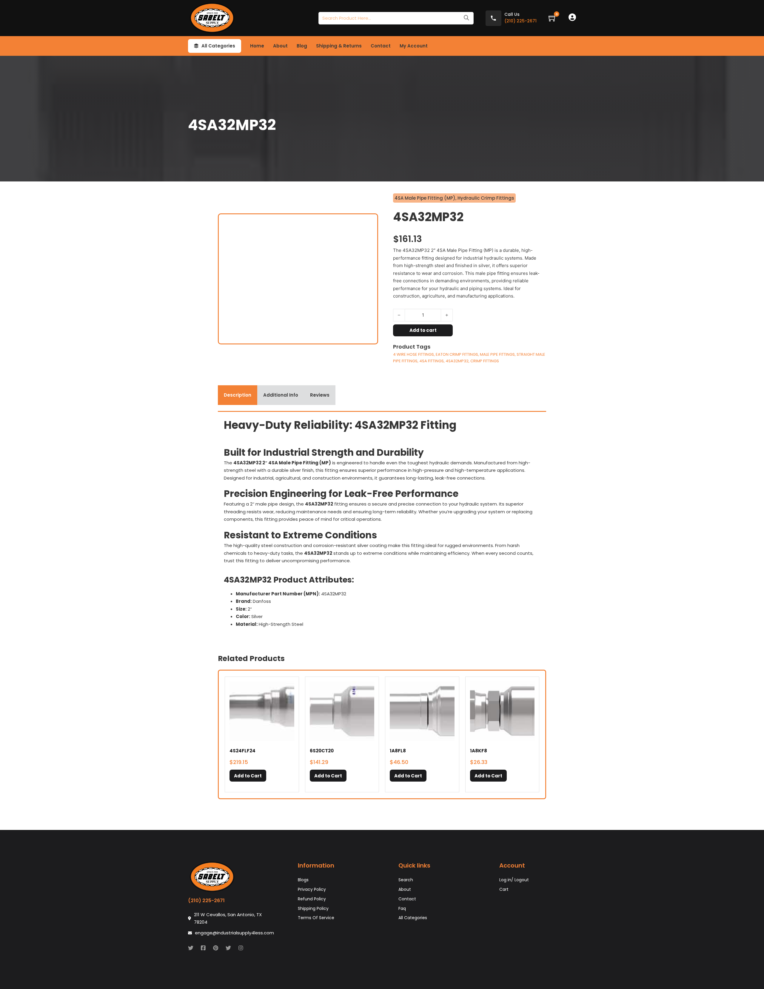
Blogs (303, 880)
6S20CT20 (322, 751)
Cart (504, 889)
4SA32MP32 (457, 361)
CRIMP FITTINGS (484, 361)
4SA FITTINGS (431, 361)
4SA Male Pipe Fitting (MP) (425, 198)
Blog (302, 46)
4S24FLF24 (242, 751)
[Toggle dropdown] (196, 46)
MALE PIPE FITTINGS (497, 354)
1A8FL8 (398, 751)
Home (257, 46)
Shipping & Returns (339, 46)
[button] (247, 776)
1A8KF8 (478, 751)
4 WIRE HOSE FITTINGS (413, 354)
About (280, 46)
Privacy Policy (312, 889)
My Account (414, 46)
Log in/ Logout (514, 880)
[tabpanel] (382, 525)
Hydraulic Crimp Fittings (486, 198)
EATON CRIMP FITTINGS (457, 354)
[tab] (237, 395)
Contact (381, 46)
